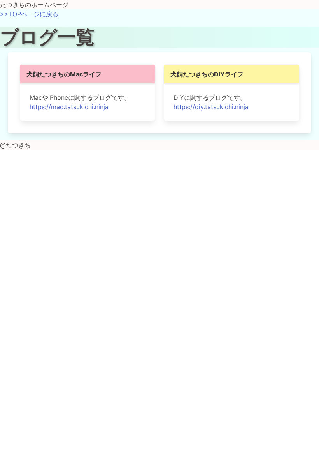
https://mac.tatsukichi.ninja (69, 107)
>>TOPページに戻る (29, 14)
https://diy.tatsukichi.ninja (211, 107)
